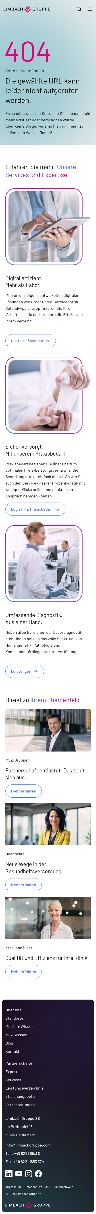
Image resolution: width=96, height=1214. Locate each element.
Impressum (13, 1187)
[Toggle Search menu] (79, 9)
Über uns (13, 1009)
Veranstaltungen (20, 1104)
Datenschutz (33, 1187)
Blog (9, 1043)
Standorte (14, 1018)
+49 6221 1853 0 (27, 1153)
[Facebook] (38, 1173)
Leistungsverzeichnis (24, 1088)
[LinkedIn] (9, 1173)
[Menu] (89, 9)
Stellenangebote (20, 1096)
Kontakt (12, 1051)
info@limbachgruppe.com (28, 1145)
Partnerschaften (20, 1063)
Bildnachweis (64, 1187)
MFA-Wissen (16, 1034)
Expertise (14, 1071)
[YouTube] (18, 1173)
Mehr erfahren (23, 790)
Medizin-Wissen (19, 1026)
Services (13, 1079)
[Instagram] (28, 1173)
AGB (48, 1187)
